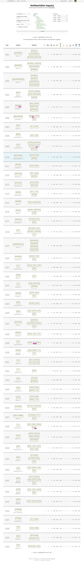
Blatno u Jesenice (30, 231)
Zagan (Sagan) (18, 201)
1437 (7, 417)
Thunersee (36, 519)
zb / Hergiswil (18, 518)
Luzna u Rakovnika (37, 231)
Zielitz (18, 341)
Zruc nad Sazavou (18, 406)
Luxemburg (39, 19)
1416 (7, 211)
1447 (7, 519)
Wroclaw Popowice (38, 57)
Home (18, 0)
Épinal (18, 545)
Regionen (36, 14)
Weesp (39, 467)
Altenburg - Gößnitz (36, 283)
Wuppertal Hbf (18, 105)
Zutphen (29, 310)
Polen (17, 56)
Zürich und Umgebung (17, 354)
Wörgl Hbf (18, 134)
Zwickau (18, 457)
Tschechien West (17, 195)
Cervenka (36, 182)
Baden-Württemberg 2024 (42, 25)
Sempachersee (32, 390)
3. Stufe (54, 19)
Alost (37, 399)
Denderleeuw (32, 399)
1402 (7, 66)
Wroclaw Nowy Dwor (18, 53)
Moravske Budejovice (34, 381)
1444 (7, 491)
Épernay (18, 536)
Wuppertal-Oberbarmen (34, 109)
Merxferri (17, 438)
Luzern (32, 519)
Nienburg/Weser (37, 91)
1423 (7, 285)
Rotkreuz (34, 424)
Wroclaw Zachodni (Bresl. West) (34, 66)
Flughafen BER (34, 158)
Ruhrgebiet (17, 108)
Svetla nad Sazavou (38, 405)
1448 (7, 528)
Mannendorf (31, 433)
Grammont (31, 396)
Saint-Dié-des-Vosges (32, 546)
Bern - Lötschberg (17, 512)
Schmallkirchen (37, 433)
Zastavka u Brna (18, 219)
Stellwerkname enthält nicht (23, 20)
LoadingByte (52, 558)
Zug (38, 350)
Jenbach (36, 135)
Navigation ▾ (11, 0)
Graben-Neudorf (31, 145)
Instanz (18, 24)
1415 (7, 202)
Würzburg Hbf (18, 164)
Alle (35, 15)
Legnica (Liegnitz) (30, 57)
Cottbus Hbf (34, 212)
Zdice (36, 191)
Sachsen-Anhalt (17, 344)
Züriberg (18, 478)
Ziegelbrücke (18, 332)
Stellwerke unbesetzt (23, 27)
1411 (7, 166)
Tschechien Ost (17, 186)
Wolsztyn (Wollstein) (34, 243)
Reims (37, 538)
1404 (7, 94)
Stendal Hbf (30, 342)
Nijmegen (34, 313)
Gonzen (34, 333)
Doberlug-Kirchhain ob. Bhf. (34, 155)
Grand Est (18, 539)
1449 (7, 537)
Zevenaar (18, 311)
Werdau (34, 461)
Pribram (39, 265)
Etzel (39, 333)
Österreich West (17, 137)
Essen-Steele (37, 103)
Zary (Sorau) (30, 202)
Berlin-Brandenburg (40, 27)
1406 (7, 117)
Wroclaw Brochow (38, 63)
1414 (7, 193)
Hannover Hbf (31, 91)
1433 (7, 380)
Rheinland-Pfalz (17, 147)
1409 (7, 146)
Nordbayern (17, 167)
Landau (38, 145)
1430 (7, 352)
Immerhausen (37, 436)
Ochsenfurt (31, 165)
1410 (7, 157)
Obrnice (38, 228)
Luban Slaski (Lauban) (31, 323)
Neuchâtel (36, 173)
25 (40, 37)
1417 (7, 221)
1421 (7, 267)
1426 (7, 312)
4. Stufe (54, 21)
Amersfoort (34, 467)
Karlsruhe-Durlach (34, 148)
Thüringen (17, 287)
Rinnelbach (31, 436)
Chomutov (34, 418)
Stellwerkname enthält (22, 16)
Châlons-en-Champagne (34, 535)
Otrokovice (34, 370)
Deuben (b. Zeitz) (34, 286)
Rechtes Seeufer (36, 476)
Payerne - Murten (34, 176)
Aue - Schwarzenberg (34, 455)
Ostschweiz (17, 335)
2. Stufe (54, 17)
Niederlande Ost (40, 20)
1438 (7, 426)
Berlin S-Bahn (39, 26)
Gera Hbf (30, 283)
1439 (7, 437)
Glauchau (38, 458)
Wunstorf (18, 92)
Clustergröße (20, 14)
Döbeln (37, 126)
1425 (7, 303)
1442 (7, 469)
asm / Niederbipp (18, 509)
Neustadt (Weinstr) (37, 142)
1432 (7, 371)
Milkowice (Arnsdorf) (37, 202)
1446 (7, 510)
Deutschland (38, 22)
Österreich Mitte (17, 305)
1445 (7, 501)
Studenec (34, 222)
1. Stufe (54, 15)
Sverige (17, 530)
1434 (7, 389)
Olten (37, 390)
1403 (7, 80)
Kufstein (32, 135)
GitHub (48, 560)
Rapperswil (29, 333)
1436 (7, 407)
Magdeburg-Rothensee (36, 342)
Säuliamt (29, 424)
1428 (7, 334)
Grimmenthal (32, 292)
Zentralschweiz (18, 390)
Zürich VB (29, 350)
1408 (7, 135)
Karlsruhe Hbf (31, 142)
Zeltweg (18, 302)
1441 (7, 458)
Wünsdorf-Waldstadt (18, 155)
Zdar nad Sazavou (18, 256)
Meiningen (37, 292)
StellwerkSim (52, 7)
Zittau (18, 360)
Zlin (18, 369)
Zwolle (18, 468)
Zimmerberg (18, 350)
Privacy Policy (64, 0)
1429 (7, 343)
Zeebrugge (18, 274)
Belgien (38, 17)
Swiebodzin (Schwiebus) (34, 240)
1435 (7, 398)
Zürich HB (34, 350)
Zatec (18, 230)
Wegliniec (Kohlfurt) (37, 209)
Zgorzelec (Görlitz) (18, 322)
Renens (32, 173)
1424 (7, 294)
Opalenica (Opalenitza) (34, 246)
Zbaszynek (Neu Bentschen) (18, 244)
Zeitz (18, 283)
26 (41, 37)
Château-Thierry (32, 538)
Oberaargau (37, 387)
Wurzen (18, 125)
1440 (7, 448)
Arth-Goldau (34, 427)
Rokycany (34, 268)
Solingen (31, 103)
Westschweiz (17, 176)
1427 (7, 323)
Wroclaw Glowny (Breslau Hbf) (34, 81)
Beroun (32, 191)
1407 (7, 127)
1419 (7, 245)
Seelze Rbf (29, 94)
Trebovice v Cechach (34, 185)
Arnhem (39, 310)
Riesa (32, 126)
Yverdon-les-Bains (18, 173)
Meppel (34, 470)
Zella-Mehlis (18, 293)
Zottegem (18, 397)
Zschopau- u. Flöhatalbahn (18, 415)
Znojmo (18, 378)
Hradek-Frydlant (38, 323)
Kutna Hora (34, 408)
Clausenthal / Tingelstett (34, 439)
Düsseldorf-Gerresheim (34, 106)
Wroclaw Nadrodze (30, 63)
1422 (7, 276)
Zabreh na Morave (18, 182)
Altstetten (29, 501)
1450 (7, 546)
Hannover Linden (34, 97)
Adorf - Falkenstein (32, 458)
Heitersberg (31, 387)
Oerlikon (31, 476)
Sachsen (17, 128)
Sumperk (32, 182)
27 (42, 37)
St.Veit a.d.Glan (32, 303)
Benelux (37, 16)
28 (44, 37)
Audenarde (36, 396)
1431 (7, 362)
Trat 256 (37, 256)
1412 (7, 175)
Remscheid (37, 115)
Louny (34, 234)
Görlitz (34, 326)
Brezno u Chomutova (32, 228)
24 (38, 37)
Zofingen (18, 387)
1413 (7, 184)
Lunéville (38, 546)
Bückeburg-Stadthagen (36, 94)
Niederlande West (40, 21)
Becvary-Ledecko (30, 405)
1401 (7, 54)
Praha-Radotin (34, 194)
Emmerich (34, 310)
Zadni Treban (18, 192)
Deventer (29, 467)
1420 (7, 258)
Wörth (18, 144)
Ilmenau (34, 295)
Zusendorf (18, 435)
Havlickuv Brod (32, 256)
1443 (7, 480)
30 (50, 37)
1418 (7, 231)
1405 (7, 107)
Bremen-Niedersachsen (41, 28)
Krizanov (34, 259)
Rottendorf (36, 165)
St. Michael (37, 303)
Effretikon (34, 483)
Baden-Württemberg (41, 23)
